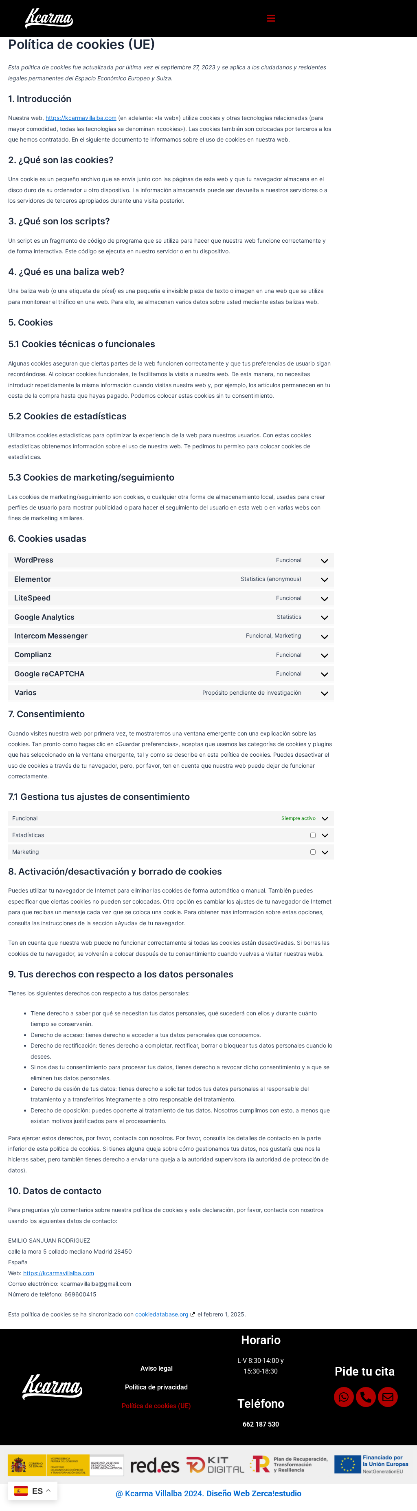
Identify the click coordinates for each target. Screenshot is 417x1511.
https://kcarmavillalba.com (81, 117)
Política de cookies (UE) (156, 1406)
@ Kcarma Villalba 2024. (208, 1493)
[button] (271, 18)
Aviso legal (156, 1368)
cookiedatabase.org (162, 1314)
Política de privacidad (156, 1387)
